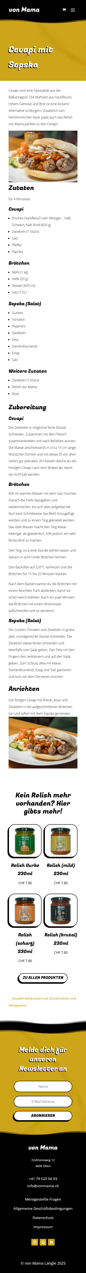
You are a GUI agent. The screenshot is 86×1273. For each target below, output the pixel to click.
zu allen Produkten (43, 978)
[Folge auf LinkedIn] (51, 1242)
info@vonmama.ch (43, 1185)
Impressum (43, 1226)
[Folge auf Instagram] (34, 1242)
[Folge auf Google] (43, 1242)
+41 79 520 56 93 (43, 1178)
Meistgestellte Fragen (43, 1199)
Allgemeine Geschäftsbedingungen (43, 1208)
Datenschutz (43, 1217)
